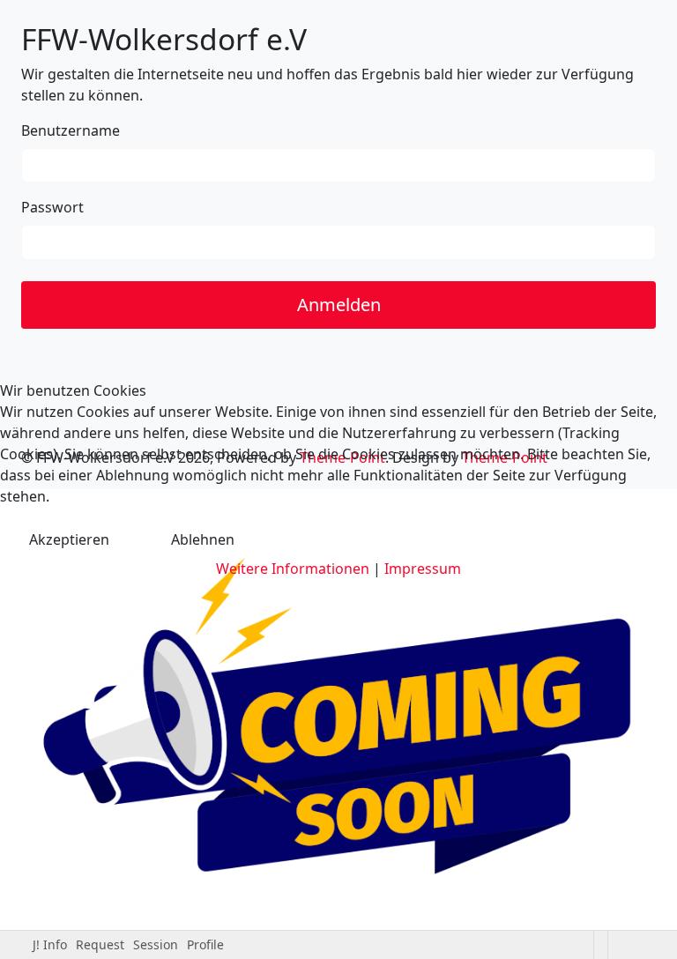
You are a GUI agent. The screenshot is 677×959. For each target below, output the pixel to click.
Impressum (422, 568)
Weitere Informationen (292, 568)
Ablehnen (202, 539)
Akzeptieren (69, 539)
